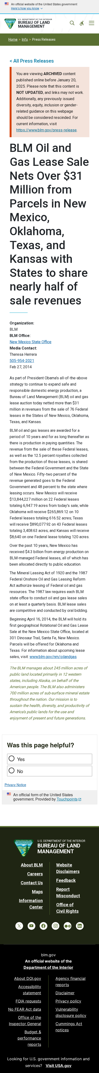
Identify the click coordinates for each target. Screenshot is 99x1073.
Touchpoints (67, 799)
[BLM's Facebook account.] (43, 926)
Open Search (72, 23)
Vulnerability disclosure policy (71, 1012)
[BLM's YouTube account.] (31, 926)
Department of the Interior (48, 967)
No (20, 771)
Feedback (66, 880)
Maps (37, 891)
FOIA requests (28, 1001)
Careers (35, 873)
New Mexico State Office (30, 342)
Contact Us (32, 882)
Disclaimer (65, 992)
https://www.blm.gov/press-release (46, 130)
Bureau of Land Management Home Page (38, 24)
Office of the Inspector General (25, 1020)
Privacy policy (68, 1001)
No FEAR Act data (24, 1009)
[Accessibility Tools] (82, 23)
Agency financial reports (71, 981)
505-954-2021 (22, 360)
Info (25, 39)
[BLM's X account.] (19, 926)
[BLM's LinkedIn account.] (80, 926)
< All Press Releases (32, 61)
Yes (21, 759)
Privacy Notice (15, 784)
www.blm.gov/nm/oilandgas (53, 656)
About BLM (32, 864)
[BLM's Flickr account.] (67, 926)
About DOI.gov (27, 978)
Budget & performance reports (29, 1038)
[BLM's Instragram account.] (55, 926)
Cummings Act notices (69, 1026)
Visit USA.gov (58, 1065)
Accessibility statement (29, 989)
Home (13, 39)
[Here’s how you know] (49, 6)
